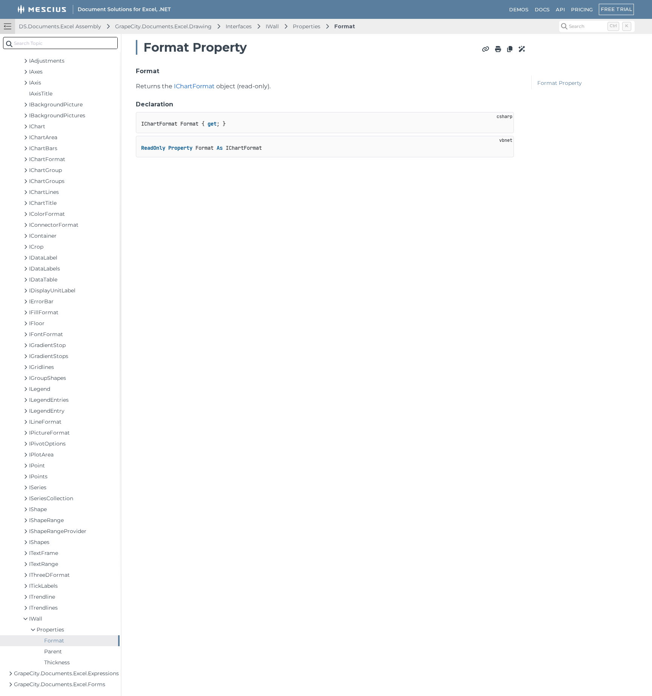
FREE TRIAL (616, 9)
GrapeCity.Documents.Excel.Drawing (163, 26)
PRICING (582, 9)
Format (344, 26)
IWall (272, 26)
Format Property (559, 83)
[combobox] (60, 43)
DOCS (542, 9)
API (560, 9)
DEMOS (519, 9)
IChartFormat (194, 86)
